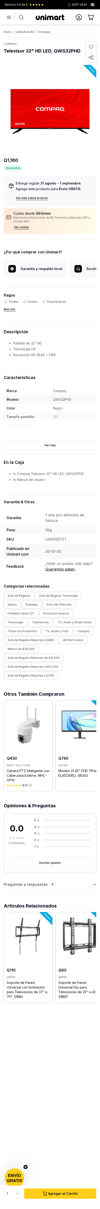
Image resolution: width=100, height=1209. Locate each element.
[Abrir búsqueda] (21, 17)
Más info (10, 309)
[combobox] (13, 1193)
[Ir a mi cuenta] (79, 17)
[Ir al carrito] (91, 17)
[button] (14, 1178)
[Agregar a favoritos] (91, 47)
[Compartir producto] (91, 57)
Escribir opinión (50, 863)
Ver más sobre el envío (32, 198)
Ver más (50, 445)
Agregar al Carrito (63, 1193)
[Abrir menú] (9, 17)
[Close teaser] (25, 1167)
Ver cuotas (21, 227)
